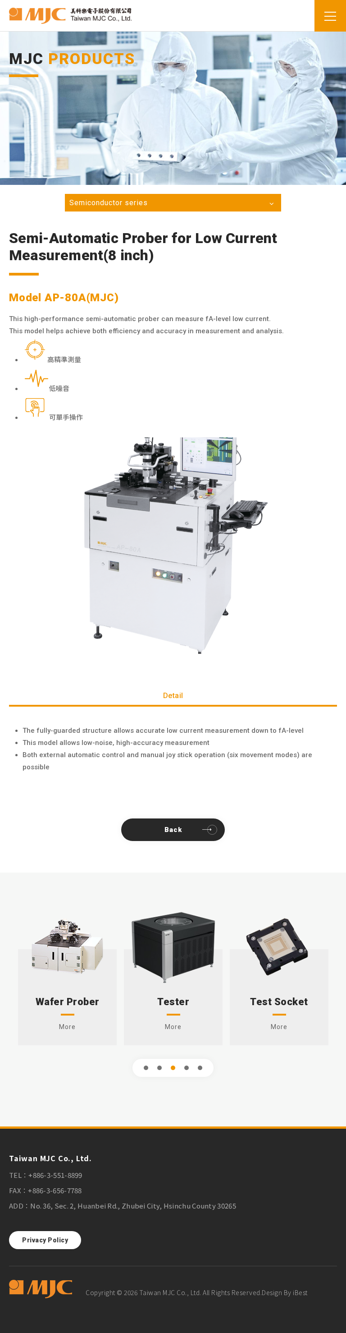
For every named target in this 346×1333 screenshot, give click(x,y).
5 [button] (200, 1068)
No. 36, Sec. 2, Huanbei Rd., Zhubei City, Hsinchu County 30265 (133, 1205)
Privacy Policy (45, 1240)
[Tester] (173, 946)
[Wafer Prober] (67, 946)
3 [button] (173, 1068)
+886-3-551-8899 (55, 1175)
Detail (173, 695)
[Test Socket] (279, 946)
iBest (300, 1292)
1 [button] (146, 1068)
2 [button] (160, 1068)
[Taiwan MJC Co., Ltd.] (40, 1289)
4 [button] (187, 1068)
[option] (173, 545)
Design (272, 1292)
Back (173, 830)
